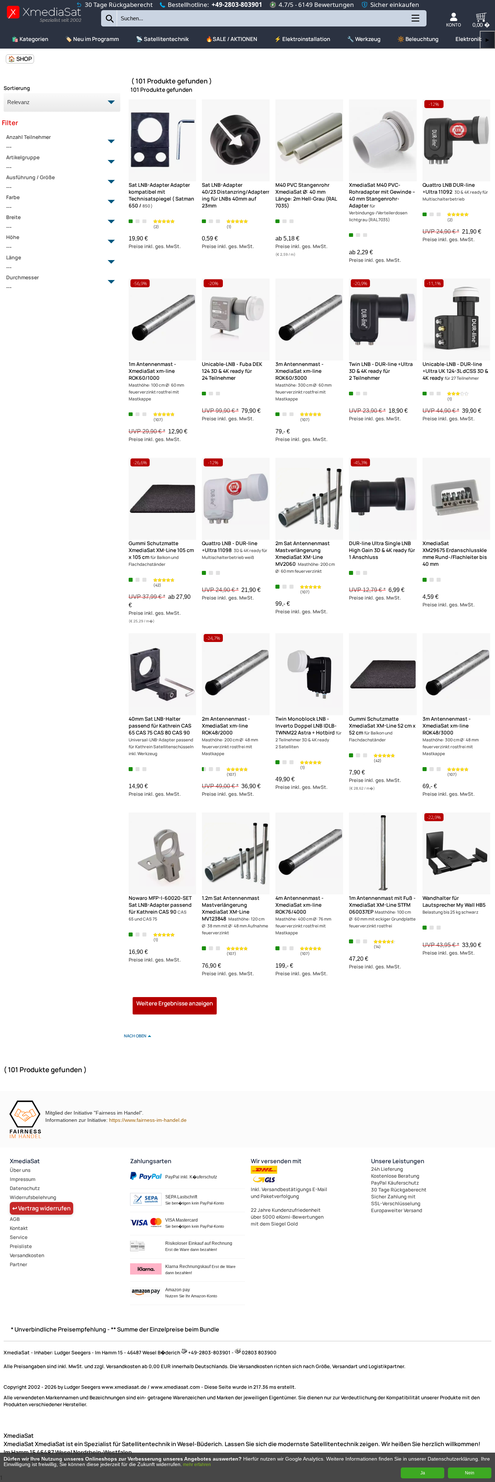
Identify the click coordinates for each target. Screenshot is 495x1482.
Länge (13, 262)
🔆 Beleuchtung (418, 39)
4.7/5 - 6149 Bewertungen (316, 4)
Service (19, 1237)
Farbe (13, 202)
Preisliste (21, 1246)
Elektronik (469, 39)
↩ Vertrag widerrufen (41, 1208)
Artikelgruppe (22, 162)
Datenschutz (25, 1188)
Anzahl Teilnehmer (28, 141)
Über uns (20, 1170)
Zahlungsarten (150, 1161)
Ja (422, 1472)
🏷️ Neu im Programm (92, 39)
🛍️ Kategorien (30, 39)
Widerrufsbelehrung (33, 1197)
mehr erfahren (197, 1464)
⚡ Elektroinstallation (302, 39)
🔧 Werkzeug (363, 39)
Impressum (23, 1179)
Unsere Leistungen (397, 1161)
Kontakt (19, 1228)
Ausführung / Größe (30, 182)
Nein (469, 1472)
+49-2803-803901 (237, 4)
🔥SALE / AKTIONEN (231, 39)
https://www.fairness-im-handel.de (148, 1120)
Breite (13, 222)
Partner (18, 1264)
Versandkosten (27, 1255)
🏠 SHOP (20, 59)
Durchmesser (22, 282)
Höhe (12, 242)
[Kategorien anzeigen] (415, 21)
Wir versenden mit (276, 1161)
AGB (15, 1219)
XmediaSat (25, 1161)
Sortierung (17, 88)
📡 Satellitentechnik (162, 39)
